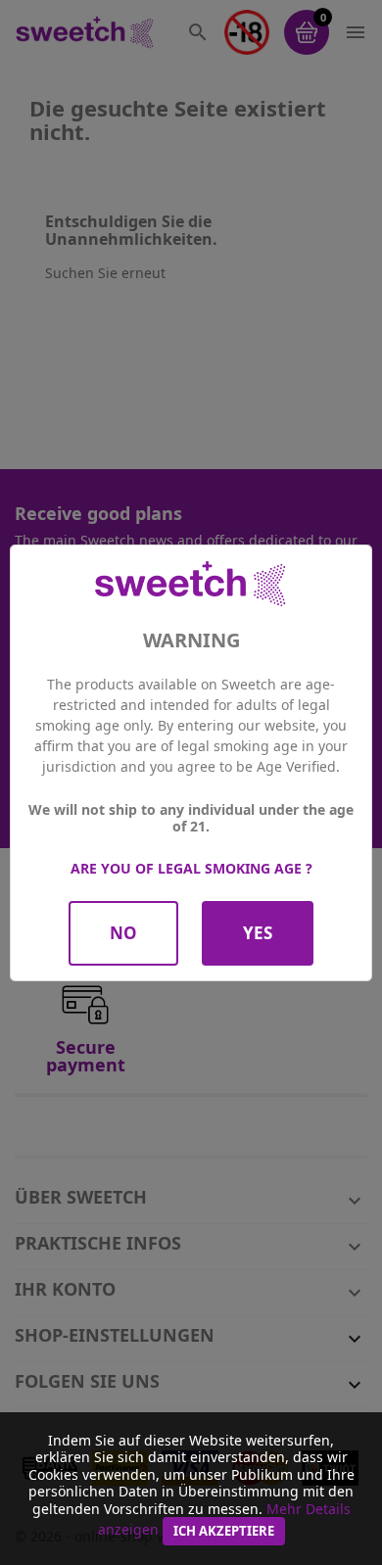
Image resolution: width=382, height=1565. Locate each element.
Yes (257, 933)
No (123, 933)
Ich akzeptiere (223, 1531)
